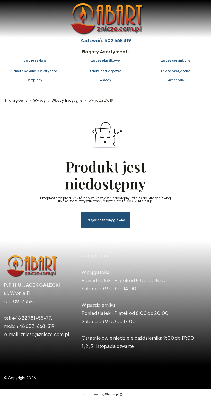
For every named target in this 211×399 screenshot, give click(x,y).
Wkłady (39, 101)
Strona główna (15, 101)
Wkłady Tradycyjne (67, 101)
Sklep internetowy (100, 394)
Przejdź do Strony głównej (106, 220)
